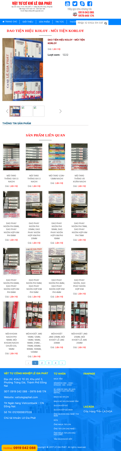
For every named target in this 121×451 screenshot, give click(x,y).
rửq (56, 420)
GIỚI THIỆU (28, 22)
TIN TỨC (59, 22)
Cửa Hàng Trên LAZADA (98, 411)
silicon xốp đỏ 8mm (63, 410)
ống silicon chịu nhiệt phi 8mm (66, 415)
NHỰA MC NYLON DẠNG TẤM (66, 401)
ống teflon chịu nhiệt (64, 429)
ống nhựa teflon (62, 424)
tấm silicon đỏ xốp (63, 439)
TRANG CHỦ (10, 21)
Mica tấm (58, 379)
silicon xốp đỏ (61, 405)
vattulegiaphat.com (26, 397)
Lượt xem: (54, 54)
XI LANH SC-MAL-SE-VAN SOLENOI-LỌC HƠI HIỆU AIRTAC (64, 391)
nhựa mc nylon (61, 397)
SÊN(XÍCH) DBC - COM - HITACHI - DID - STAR (64, 384)
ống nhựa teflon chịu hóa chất (64, 434)
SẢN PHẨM (44, 22)
